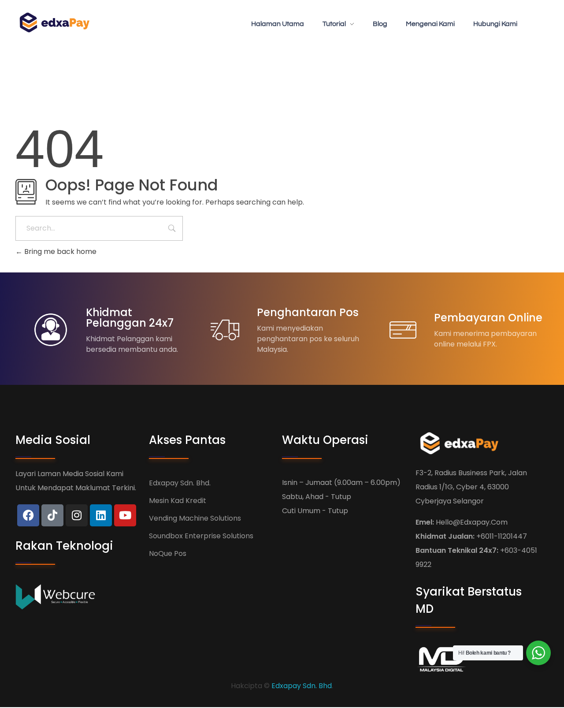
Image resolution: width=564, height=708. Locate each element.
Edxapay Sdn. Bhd (301, 686)
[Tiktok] (52, 515)
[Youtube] (125, 515)
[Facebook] (28, 515)
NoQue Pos (167, 553)
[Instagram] (77, 515)
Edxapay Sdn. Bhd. (180, 483)
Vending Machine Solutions (195, 518)
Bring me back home (59, 251)
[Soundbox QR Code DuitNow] (58, 22)
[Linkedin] (101, 515)
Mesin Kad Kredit (177, 501)
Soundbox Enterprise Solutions (201, 536)
